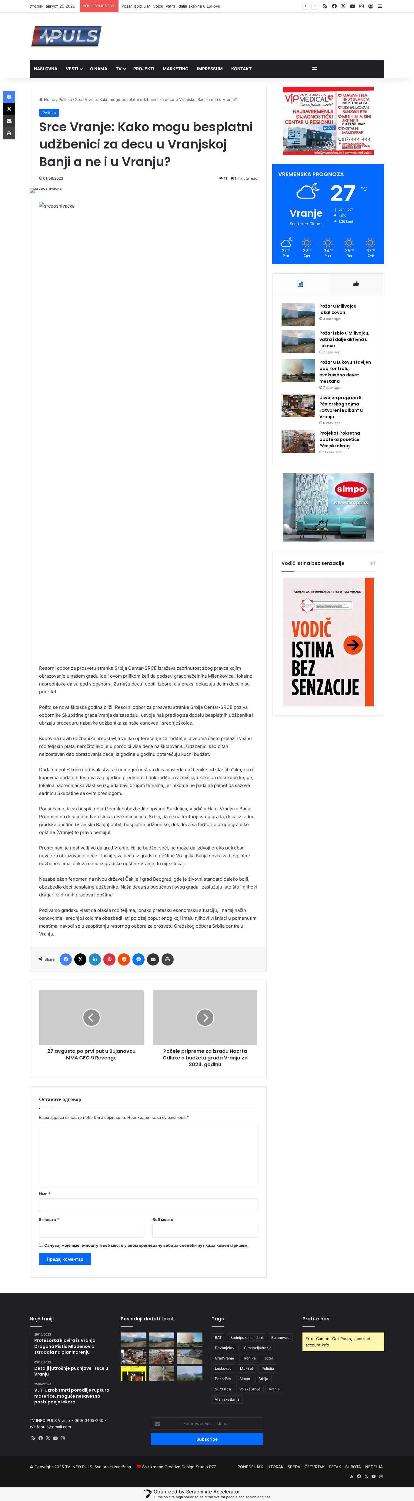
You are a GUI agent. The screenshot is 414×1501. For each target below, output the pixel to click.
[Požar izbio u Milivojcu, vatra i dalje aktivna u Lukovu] (298, 341)
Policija (268, 1368)
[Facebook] (66, 959)
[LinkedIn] (95, 959)
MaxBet (246, 1368)
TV (119, 68)
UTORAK (275, 1466)
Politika (65, 99)
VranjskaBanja (227, 1399)
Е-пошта (49, 1219)
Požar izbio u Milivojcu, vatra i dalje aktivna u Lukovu (344, 339)
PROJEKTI (143, 68)
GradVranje (224, 1358)
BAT (218, 1337)
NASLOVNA (45, 68)
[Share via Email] (153, 959)
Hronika (249, 1358)
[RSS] (33, 1438)
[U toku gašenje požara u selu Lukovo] (189, 1373)
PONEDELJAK (250, 1466)
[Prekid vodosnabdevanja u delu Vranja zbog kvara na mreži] (162, 1373)
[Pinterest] (109, 959)
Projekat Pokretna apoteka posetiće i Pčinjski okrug (340, 439)
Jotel (268, 1358)
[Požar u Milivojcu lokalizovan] (298, 314)
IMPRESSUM (210, 68)
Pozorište (223, 1378)
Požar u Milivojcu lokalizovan (337, 309)
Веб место (162, 1219)
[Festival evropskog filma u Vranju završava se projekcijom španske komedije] (133, 1373)
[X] (80, 959)
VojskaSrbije (249, 1389)
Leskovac (223, 1368)
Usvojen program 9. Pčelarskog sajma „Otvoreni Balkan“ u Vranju (341, 407)
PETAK (335, 1466)
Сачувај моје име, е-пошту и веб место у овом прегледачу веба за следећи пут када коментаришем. (146, 1245)
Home (49, 99)
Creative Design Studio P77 (190, 1466)
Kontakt (241, 68)
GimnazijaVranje (258, 1348)
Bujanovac (280, 1337)
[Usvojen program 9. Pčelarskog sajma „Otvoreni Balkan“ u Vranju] (298, 406)
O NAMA (98, 68)
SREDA (294, 1466)
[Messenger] (138, 959)
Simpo (244, 1378)
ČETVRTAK (315, 1466)
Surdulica (223, 1389)
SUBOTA (353, 1466)
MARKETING (176, 68)
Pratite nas (315, 1319)
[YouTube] (55, 1438)
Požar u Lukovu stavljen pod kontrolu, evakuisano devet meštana (345, 371)
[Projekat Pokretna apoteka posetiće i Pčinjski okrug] (298, 441)
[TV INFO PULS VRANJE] (66, 36)
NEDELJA (374, 1466)
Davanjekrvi (225, 1348)
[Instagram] (62, 1438)
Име (45, 1193)
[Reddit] (124, 959)
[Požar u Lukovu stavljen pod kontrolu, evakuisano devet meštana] (298, 370)
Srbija (263, 1378)
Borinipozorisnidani (246, 1337)
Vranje (274, 1389)
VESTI (72, 68)
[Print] (168, 959)
